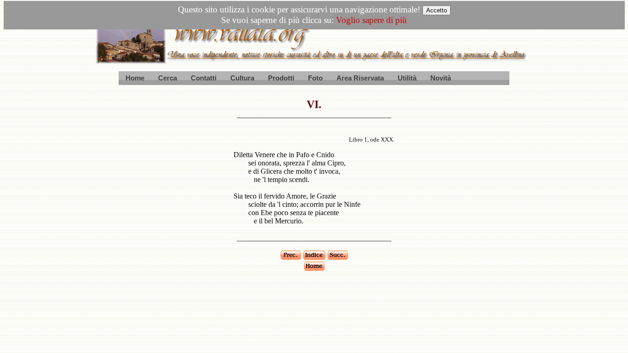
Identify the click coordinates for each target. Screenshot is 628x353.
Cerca (167, 78)
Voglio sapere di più (371, 20)
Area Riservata (360, 78)
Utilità (407, 78)
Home (135, 78)
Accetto (436, 10)
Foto (315, 78)
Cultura (242, 78)
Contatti (204, 78)
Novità (440, 78)
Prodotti (281, 78)
